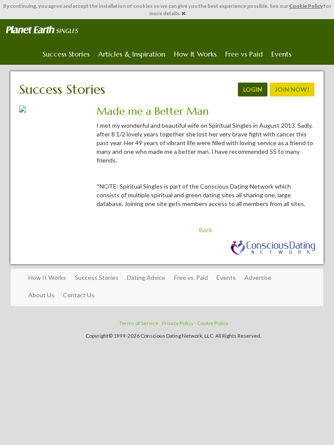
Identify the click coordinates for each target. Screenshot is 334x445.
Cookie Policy (306, 6)
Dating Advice (146, 277)
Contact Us (78, 295)
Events (281, 54)
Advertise (257, 277)
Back (205, 229)
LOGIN (252, 89)
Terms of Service (138, 323)
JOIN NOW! (292, 89)
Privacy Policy (178, 323)
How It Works (195, 54)
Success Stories (66, 54)
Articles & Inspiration (131, 54)
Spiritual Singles (42, 30)
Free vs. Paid (191, 277)
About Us (41, 295)
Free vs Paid (244, 54)
